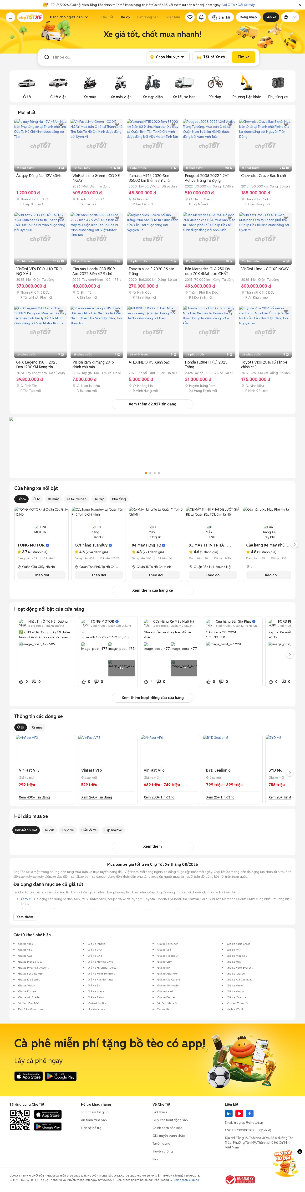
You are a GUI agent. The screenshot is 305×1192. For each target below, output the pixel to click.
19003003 (242, 1130)
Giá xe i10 (163, 967)
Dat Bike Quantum (30, 1009)
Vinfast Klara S (167, 1003)
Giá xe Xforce (236, 973)
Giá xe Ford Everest (240, 967)
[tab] (26, 112)
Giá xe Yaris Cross (238, 944)
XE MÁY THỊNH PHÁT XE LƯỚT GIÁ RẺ (222, 545)
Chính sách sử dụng (186, 1180)
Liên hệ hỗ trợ (91, 1128)
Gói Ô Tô (228, 5)
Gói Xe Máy (246, 5)
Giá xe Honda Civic (100, 961)
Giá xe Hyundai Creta (102, 967)
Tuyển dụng (161, 1143)
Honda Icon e (96, 1009)
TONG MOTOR (31, 545)
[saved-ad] (190, 17)
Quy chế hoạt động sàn (170, 1120)
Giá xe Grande (236, 997)
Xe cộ (125, 17)
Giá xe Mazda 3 (167, 955)
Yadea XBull (235, 1009)
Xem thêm (152, 846)
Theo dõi (41, 575)
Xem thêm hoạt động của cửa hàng (153, 697)
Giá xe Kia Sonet (29, 979)
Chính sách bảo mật (167, 1128)
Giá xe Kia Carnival (239, 979)
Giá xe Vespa (235, 991)
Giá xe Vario (235, 985)
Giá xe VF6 (164, 949)
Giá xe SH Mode (167, 985)
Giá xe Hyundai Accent (33, 967)
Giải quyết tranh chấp (168, 1135)
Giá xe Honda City (30, 961)
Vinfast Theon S (237, 1003)
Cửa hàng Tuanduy (91, 545)
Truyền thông (162, 1151)
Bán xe (271, 17)
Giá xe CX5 (25, 955)
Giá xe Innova (97, 944)
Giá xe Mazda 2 (237, 955)
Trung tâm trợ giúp (95, 1112)
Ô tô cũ (26, 899)
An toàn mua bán (94, 1120)
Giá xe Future (27, 991)
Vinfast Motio (97, 1003)
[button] (300, 5)
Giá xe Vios (25, 944)
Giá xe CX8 (95, 955)
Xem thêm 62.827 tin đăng (152, 404)
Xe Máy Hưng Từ (146, 545)
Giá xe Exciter (166, 997)
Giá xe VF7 (234, 949)
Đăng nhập (248, 17)
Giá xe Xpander (167, 973)
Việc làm (173, 17)
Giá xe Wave (96, 991)
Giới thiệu (159, 1112)
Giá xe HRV (234, 961)
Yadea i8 (163, 1009)
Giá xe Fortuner (167, 944)
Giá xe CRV (164, 961)
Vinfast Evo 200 (28, 1003)
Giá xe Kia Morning (100, 979)
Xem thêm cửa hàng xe (152, 590)
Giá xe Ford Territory (102, 973)
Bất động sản (148, 17)
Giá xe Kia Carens (168, 979)
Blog (155, 1159)
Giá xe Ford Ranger (31, 973)
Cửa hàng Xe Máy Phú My (268, 545)
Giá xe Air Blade (29, 997)
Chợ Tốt (107, 17)
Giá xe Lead (165, 991)
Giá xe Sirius (96, 997)
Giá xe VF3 (95, 949)
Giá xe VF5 (25, 949)
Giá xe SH (94, 985)
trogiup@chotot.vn (248, 1122)
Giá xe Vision (26, 985)
